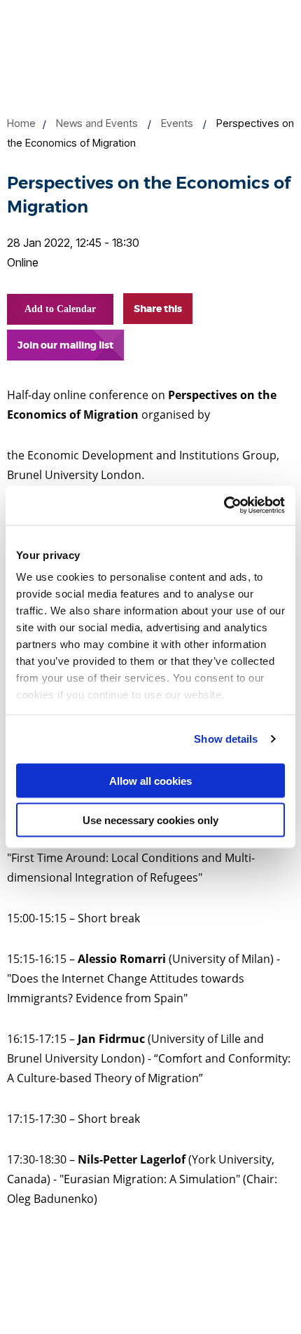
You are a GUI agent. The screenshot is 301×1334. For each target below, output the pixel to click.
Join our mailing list (65, 345)
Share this (158, 308)
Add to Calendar (60, 309)
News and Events (97, 123)
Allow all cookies (150, 780)
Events (177, 123)
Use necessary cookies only (150, 820)
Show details (226, 739)
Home (21, 123)
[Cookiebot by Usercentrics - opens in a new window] (223, 506)
